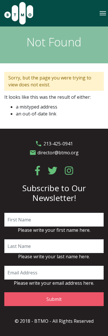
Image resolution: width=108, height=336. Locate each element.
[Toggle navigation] (102, 13)
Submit (54, 299)
